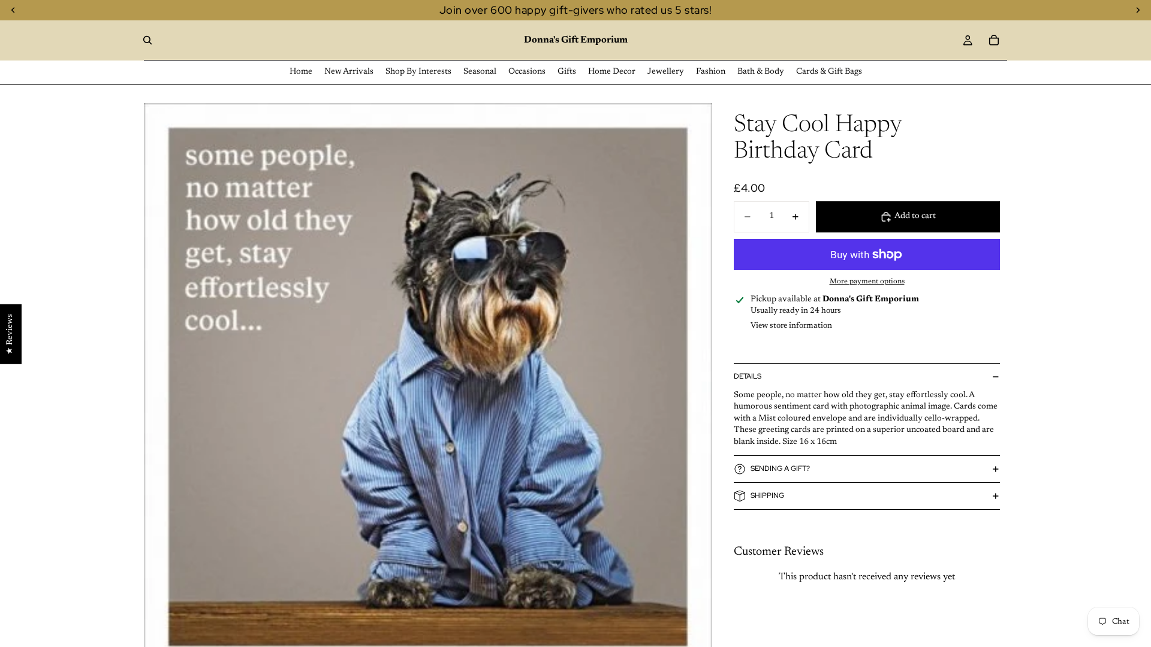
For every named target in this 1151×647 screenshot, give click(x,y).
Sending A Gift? (780, 468)
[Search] (147, 40)
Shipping (767, 495)
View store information (791, 325)
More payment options (867, 281)
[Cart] (994, 40)
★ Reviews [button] (10, 334)
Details (747, 376)
